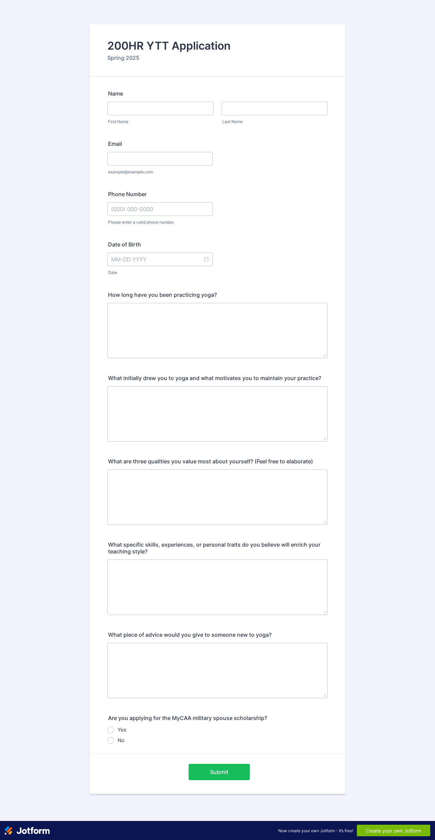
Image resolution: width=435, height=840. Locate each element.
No (121, 740)
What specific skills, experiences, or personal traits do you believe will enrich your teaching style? (214, 548)
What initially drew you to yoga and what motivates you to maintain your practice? (214, 378)
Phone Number (127, 194)
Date (112, 272)
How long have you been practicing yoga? (162, 294)
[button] (206, 259)
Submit (219, 772)
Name (115, 93)
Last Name (232, 121)
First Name (118, 121)
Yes (122, 729)
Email (115, 143)
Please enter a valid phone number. (141, 222)
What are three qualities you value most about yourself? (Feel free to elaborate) (210, 461)
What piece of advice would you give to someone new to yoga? (190, 634)
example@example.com (130, 171)
